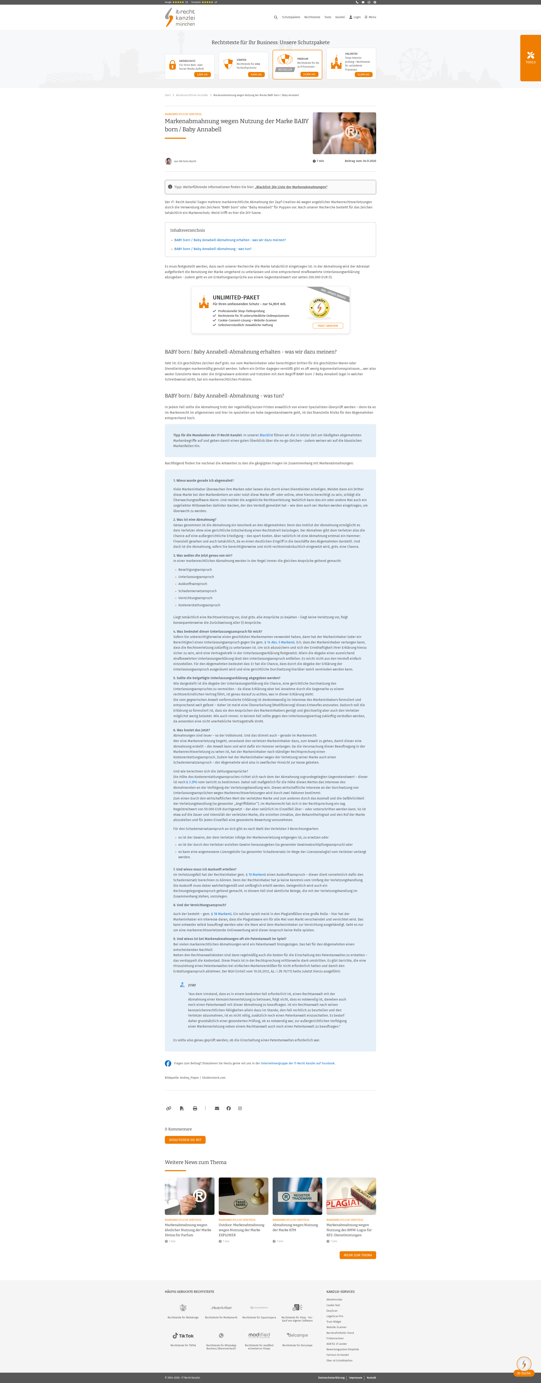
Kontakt (371, 1377)
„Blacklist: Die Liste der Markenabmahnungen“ (291, 187)
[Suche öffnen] (275, 17)
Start (168, 95)
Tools (327, 17)
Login (357, 17)
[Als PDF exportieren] (181, 1108)
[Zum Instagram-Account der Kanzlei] (240, 1108)
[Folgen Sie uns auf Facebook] (375, 2)
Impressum (355, 1377)
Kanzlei (340, 17)
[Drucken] (194, 1108)
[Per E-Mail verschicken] (216, 1108)
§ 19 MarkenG (256, 875)
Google (176, 2)
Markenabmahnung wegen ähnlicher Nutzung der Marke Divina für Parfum (188, 1230)
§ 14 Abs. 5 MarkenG (279, 642)
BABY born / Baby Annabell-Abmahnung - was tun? (212, 249)
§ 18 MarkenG (221, 914)
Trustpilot (204, 2)
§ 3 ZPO (191, 782)
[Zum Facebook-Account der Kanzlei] (229, 1108)
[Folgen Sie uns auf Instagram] (369, 2)
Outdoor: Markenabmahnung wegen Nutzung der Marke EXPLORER (241, 1230)
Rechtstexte (312, 17)
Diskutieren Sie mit (185, 1140)
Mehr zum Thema (358, 1255)
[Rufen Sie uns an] (357, 2)
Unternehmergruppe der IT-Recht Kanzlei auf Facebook (298, 1063)
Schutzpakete (291, 17)
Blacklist (266, 435)
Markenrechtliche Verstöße (192, 95)
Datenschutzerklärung (331, 1377)
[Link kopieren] (168, 1108)
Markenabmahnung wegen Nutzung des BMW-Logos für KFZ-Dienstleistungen (349, 1230)
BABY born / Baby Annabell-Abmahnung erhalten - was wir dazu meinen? (230, 240)
